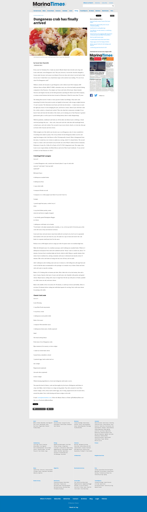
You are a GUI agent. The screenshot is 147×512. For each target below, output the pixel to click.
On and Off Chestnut (83, 485)
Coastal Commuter (107, 482)
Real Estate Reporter (66, 485)
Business (98, 10)
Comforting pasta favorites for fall (98, 47)
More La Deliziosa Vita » (96, 19)
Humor (37, 424)
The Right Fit (82, 451)
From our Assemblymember (38, 447)
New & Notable (65, 449)
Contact (111, 3)
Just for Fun (97, 431)
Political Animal (110, 471)
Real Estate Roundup (58, 487)
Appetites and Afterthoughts (59, 444)
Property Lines (63, 484)
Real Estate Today (66, 487)
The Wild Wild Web (78, 427)
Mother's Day (97, 432)
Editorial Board (36, 446)
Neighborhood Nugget (87, 484)
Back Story (76, 444)
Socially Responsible (82, 426)
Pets (112, 10)
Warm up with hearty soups (96, 37)
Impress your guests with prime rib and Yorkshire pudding (99, 25)
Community (42, 469)
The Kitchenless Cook (63, 452)
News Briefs (44, 471)
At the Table (68, 444)
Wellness (58, 426)
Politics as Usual (86, 449)
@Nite (34, 422)
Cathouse (96, 469)
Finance (80, 424)
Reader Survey (36, 480)
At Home (91, 10)
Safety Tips (35, 473)
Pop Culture (35, 426)
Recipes (70, 449)
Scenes (85, 487)
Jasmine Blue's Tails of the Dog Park (106, 469)
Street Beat (50, 10)
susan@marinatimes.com (44, 397)
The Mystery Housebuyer (59, 488)
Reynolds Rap (77, 451)
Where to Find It (88, 3)
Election (40, 471)
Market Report (57, 484)
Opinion (35, 449)
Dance (112, 424)
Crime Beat (35, 471)
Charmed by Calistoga (99, 482)
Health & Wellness (110, 427)
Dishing (55, 446)
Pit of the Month (103, 471)
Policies (104, 499)
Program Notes (42, 426)
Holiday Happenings (99, 429)
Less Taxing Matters (86, 424)
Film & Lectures (108, 426)
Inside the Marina (77, 447)
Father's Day (102, 426)
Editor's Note (76, 446)
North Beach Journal (78, 449)
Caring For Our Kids (66, 422)
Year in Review (41, 451)
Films (34, 424)
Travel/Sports (84, 10)
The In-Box (48, 449)
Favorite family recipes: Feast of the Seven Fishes (100, 22)
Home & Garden (63, 424)
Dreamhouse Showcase (58, 482)
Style (55, 426)
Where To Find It (45, 499)
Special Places (65, 451)
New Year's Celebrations (99, 434)
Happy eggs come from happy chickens (99, 41)
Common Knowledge (78, 422)
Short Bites (60, 451)
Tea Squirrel (56, 452)
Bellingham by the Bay (83, 444)
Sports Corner (102, 484)
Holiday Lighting (106, 429)
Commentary (36, 443)
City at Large (35, 444)
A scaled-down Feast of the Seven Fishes (99, 39)
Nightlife (106, 434)
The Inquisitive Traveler (99, 485)
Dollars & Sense (86, 422)
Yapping (105, 474)
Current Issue (37, 10)
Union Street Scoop (84, 488)
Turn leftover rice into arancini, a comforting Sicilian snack (100, 31)
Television (47, 426)
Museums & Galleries (105, 432)
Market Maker (66, 482)
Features (58, 10)
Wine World (63, 454)
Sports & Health (108, 437)
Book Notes (43, 422)
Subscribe (104, 3)
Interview (84, 447)
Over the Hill (77, 487)
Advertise (97, 3)
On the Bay (97, 484)
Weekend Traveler (98, 487)
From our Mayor (48, 447)
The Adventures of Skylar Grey (105, 473)
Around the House (57, 422)
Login (97, 499)
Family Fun (97, 426)
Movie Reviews (42, 424)
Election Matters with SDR (85, 446)
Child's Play (111, 422)
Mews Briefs (97, 471)
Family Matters (57, 424)
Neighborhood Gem (58, 449)
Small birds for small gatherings (97, 28)
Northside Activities (79, 468)
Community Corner (98, 424)
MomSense (69, 424)
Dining (76, 10)
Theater (102, 439)
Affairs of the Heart (98, 422)
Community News (48, 469)
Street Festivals (98, 439)
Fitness (96, 443)
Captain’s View (36, 469)
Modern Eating (69, 447)
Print (112, 15)
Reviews (55, 451)
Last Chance (102, 431)
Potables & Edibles (104, 435)
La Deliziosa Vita (62, 447)
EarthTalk (76, 424)
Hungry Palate (65, 446)
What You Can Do (98, 440)
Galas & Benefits (98, 427)
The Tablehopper (57, 454)
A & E (70, 10)
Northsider (76, 485)
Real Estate (105, 10)
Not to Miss (111, 434)
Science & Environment (99, 437)
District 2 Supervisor (43, 444)
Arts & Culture (106, 422)
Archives (84, 499)
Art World (38, 422)
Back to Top (73, 507)
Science (75, 426)
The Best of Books (36, 427)
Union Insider (77, 488)
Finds (75, 482)
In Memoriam (77, 455)
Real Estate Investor (58, 485)
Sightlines (40, 473)
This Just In (35, 451)
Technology (88, 426)
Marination (88, 447)
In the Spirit (56, 447)
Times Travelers (89, 451)
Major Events (108, 431)
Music (110, 432)
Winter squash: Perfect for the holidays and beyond (100, 45)
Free (113, 426)
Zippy (46, 451)
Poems (47, 424)
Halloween (104, 427)
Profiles (81, 487)
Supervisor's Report (41, 449)
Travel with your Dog (99, 474)
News (44, 10)
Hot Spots (60, 446)
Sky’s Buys (97, 473)
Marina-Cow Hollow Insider (82, 482)
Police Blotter (50, 471)
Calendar (64, 10)
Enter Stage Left (49, 422)
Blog (91, 499)
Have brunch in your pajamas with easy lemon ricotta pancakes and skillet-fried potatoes (101, 34)
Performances (97, 435)
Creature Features (106, 424)
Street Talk (89, 487)
